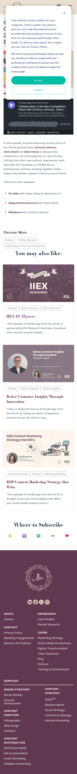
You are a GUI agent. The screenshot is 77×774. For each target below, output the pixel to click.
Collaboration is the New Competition (25, 245)
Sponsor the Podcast (17, 643)
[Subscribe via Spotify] (38, 538)
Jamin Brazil (11, 152)
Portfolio (10, 731)
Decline (38, 89)
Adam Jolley (31, 152)
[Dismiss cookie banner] (64, 13)
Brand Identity (13, 695)
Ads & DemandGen (16, 753)
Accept (38, 80)
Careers (9, 619)
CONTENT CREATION (11, 713)
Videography (12, 720)
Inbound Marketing (57, 720)
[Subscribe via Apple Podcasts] (24, 538)
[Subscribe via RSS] (10, 538)
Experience (47, 614)
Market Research (28, 239)
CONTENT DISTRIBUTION (14, 740)
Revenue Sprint (54, 705)
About (9, 614)
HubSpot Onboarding (17, 764)
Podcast (9, 239)
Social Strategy (55, 710)
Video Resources (48, 653)
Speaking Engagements (19, 638)
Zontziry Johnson (45, 147)
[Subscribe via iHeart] (67, 538)
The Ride (13, 193)
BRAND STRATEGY (17, 689)
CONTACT (11, 627)
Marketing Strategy (50, 638)
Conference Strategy (58, 715)
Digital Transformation (53, 648)
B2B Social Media (15, 748)
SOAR (50, 699)
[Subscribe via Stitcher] (52, 538)
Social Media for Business (54, 643)
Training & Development (53, 669)
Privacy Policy (13, 633)
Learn (42, 632)
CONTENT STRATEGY (52, 691)
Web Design (11, 726)
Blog (41, 659)
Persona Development (12, 701)
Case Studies (46, 619)
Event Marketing (14, 758)
